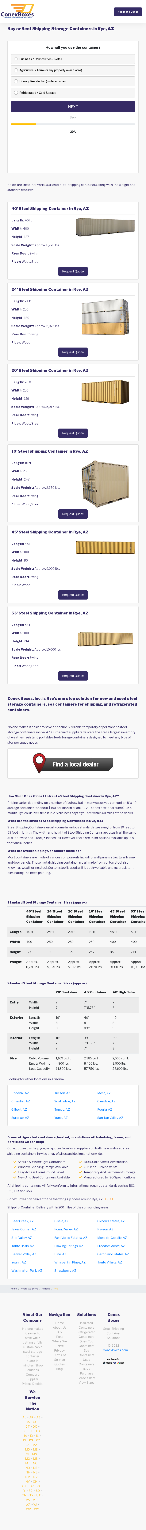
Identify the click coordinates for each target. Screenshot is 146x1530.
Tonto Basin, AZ (22, 1246)
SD (38, 1491)
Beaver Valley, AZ (23, 1254)
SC (31, 1491)
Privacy (59, 1350)
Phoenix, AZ (20, 1093)
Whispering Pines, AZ (70, 1262)
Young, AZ (18, 1262)
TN (24, 1495)
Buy (59, 1332)
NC (35, 1463)
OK (24, 1486)
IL (37, 1436)
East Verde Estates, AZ (70, 1238)
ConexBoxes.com (115, 1350)
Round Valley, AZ (66, 1229)
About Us (59, 1327)
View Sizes (86, 1382)
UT (38, 1495)
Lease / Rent (86, 1378)
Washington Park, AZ (26, 1270)
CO (35, 1422)
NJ (35, 1472)
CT (27, 1426)
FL (31, 1431)
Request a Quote (128, 11)
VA (28, 1500)
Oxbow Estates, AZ (111, 1221)
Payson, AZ (105, 1229)
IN (24, 1440)
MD (27, 1449)
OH (35, 1481)
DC (35, 1426)
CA (27, 1422)
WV (28, 1509)
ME (35, 1449)
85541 (108, 1199)
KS (31, 1440)
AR (31, 1417)
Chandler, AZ (20, 1101)
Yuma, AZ (61, 1118)
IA (25, 1436)
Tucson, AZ (62, 1093)
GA (38, 1431)
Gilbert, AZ (19, 1109)
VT (35, 1500)
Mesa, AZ (104, 1093)
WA (28, 1504)
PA (38, 1486)
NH (28, 1472)
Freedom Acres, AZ (111, 1246)
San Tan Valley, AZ (110, 1118)
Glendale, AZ (106, 1101)
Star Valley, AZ (21, 1238)
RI (24, 1491)
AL (24, 1417)
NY (27, 1481)
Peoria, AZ (104, 1109)
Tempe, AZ (62, 1109)
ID (31, 1436)
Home (59, 1323)
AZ (38, 1417)
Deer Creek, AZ (22, 1221)
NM (27, 1477)
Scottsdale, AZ (64, 1101)
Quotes (59, 1364)
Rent (59, 1337)
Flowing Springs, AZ (68, 1246)
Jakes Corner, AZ (23, 1229)
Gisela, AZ (61, 1221)
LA (27, 1445)
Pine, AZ (60, 1254)
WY (36, 1509)
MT (27, 1463)
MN (34, 1454)
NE (35, 1468)
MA (35, 1445)
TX (31, 1495)
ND (27, 1468)
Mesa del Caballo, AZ (112, 1238)
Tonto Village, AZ (109, 1262)
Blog (59, 1369)
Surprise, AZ (20, 1118)
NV (35, 1477)
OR (31, 1486)
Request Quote (73, 271)
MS (35, 1458)
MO (27, 1458)
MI (27, 1454)
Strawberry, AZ (65, 1270)
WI (35, 1504)
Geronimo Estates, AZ (113, 1254)
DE (24, 1431)
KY (38, 1440)
